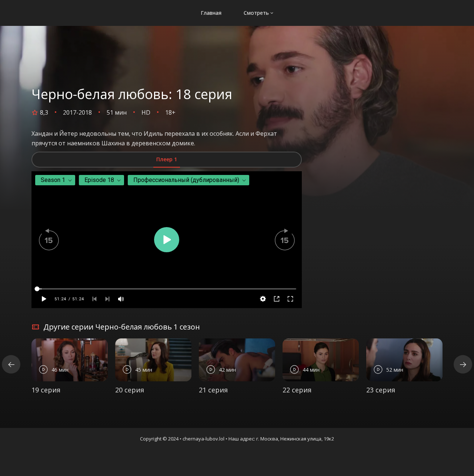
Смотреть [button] (256, 12)
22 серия (297, 389)
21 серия (213, 389)
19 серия (45, 389)
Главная (211, 12)
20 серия (129, 389)
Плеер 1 (166, 159)
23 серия (380, 389)
